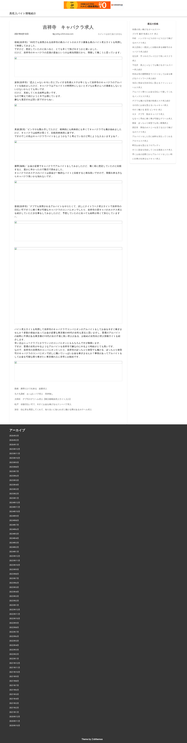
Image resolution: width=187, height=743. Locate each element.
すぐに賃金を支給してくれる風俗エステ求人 (152, 150)
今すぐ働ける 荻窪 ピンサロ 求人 (147, 110)
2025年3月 (14, 489)
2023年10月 (14, 565)
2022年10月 (14, 618)
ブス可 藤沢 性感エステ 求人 (145, 34)
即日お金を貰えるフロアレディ (146, 145)
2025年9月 (14, 462)
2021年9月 (14, 676)
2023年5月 (14, 587)
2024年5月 (14, 534)
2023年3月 (14, 596)
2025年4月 (14, 485)
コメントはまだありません (110, 34)
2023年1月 (14, 605)
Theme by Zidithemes (92, 739)
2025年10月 (14, 458)
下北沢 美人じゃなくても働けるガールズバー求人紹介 (152, 67)
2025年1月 (14, 498)
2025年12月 (14, 449)
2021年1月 (14, 712)
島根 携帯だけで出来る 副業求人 (31, 388)
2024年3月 (14, 543)
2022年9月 (14, 623)
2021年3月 (14, 703)
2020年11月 (14, 721)
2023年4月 (14, 592)
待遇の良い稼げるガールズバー (146, 29)
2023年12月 (14, 556)
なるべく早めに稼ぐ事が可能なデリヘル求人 (152, 118)
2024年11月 (14, 507)
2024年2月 (14, 547)
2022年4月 (14, 645)
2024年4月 (14, 538)
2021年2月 (14, 708)
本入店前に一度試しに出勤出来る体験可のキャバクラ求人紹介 (152, 49)
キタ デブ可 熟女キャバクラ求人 (148, 114)
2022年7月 (14, 632)
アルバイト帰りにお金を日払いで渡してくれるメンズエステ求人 (152, 94)
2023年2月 (14, 601)
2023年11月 (14, 560)
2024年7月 (14, 525)
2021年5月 (14, 694)
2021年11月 (14, 667)
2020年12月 (14, 716)
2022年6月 (14, 636)
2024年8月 (14, 520)
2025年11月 (14, 453)
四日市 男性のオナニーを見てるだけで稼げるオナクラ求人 (152, 129)
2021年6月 (14, 690)
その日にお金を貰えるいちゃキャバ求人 (150, 105)
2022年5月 (14, 641)
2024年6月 (14, 529)
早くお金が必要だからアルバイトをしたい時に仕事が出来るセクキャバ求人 (152, 156)
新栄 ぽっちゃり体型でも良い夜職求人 (150, 123)
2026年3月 (14, 436)
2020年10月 (14, 725)
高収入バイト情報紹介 (22, 13)
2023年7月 (14, 578)
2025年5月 (14, 480)
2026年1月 (14, 444)
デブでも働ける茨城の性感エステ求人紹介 (151, 101)
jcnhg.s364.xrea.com (64, 34)
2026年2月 (14, 440)
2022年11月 (14, 614)
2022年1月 (14, 659)
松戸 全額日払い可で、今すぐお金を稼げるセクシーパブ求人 (43, 404)
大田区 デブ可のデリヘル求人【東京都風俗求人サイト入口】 (43, 399)
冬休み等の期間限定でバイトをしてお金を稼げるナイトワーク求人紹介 (152, 76)
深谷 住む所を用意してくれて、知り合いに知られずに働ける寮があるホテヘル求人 (53, 409)
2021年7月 (14, 685)
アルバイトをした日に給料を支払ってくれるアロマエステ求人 (152, 138)
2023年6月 (14, 583)
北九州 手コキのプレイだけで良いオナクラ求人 (152, 58)
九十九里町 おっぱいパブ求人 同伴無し (34, 394)
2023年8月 (14, 574)
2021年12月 (14, 663)
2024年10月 (14, 511)
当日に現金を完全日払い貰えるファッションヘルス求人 (152, 85)
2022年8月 (14, 627)
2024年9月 (14, 516)
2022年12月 (14, 609)
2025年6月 (14, 476)
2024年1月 (14, 551)
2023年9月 (14, 569)
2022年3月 (14, 650)
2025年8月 (14, 467)
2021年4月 (14, 699)
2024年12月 (14, 502)
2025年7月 (14, 471)
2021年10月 (14, 672)
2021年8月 (14, 681)
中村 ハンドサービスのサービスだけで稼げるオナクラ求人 (152, 40)
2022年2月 (14, 654)
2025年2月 (14, 494)
